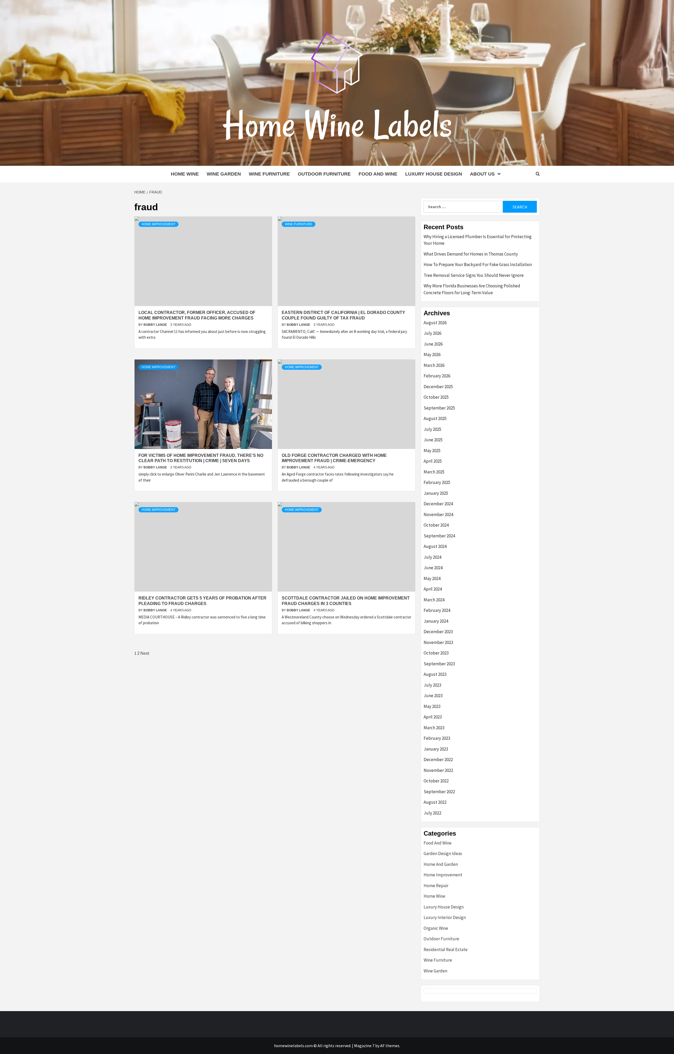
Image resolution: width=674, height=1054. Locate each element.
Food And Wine (378, 174)
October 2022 (436, 781)
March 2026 (434, 365)
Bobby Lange (155, 325)
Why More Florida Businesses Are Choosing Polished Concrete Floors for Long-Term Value (472, 289)
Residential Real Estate (446, 949)
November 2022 (438, 770)
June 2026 (433, 344)
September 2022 (439, 792)
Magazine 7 (364, 1045)
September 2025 (439, 408)
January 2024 (436, 621)
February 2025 (437, 482)
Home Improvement (158, 224)
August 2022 (435, 802)
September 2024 (439, 536)
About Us (482, 174)
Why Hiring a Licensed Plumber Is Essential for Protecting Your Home (478, 240)
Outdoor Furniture (324, 174)
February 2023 (437, 738)
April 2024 (433, 589)
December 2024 (438, 504)
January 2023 (436, 749)
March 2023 (434, 728)
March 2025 (434, 472)
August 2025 (435, 418)
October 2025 (436, 397)
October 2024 (436, 525)
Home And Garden (441, 864)
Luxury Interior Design (445, 917)
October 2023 (436, 653)
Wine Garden (224, 174)
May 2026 (432, 354)
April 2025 (433, 461)
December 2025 (438, 386)
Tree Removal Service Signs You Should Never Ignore (474, 275)
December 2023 (438, 632)
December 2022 (438, 759)
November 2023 (438, 642)
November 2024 (438, 514)
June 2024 (433, 568)
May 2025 (432, 450)
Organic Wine (436, 928)
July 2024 (432, 557)
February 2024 (437, 610)
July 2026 (432, 333)
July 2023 (432, 685)
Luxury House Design (433, 174)
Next (144, 653)
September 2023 (439, 664)
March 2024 (434, 600)
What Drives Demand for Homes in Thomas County (471, 254)
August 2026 (435, 323)
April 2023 (433, 717)
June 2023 (433, 695)
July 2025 (432, 429)
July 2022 (432, 813)
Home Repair (436, 885)
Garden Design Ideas (443, 853)
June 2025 (433, 440)
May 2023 (432, 706)
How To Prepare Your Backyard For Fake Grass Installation (478, 264)
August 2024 (435, 546)
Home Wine (185, 174)
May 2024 (432, 578)
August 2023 (435, 674)
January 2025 (436, 493)
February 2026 (437, 376)
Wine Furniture (269, 174)
